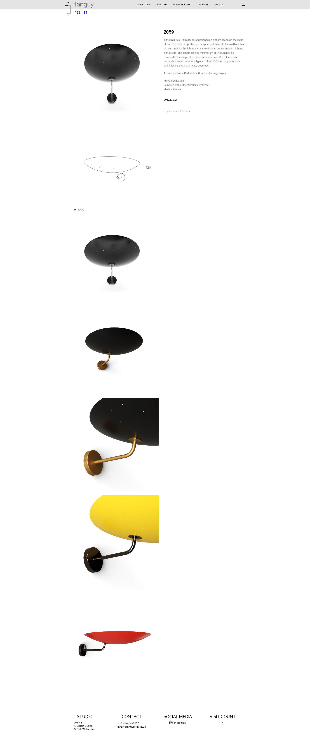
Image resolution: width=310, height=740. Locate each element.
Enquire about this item (177, 111)
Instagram (180, 722)
